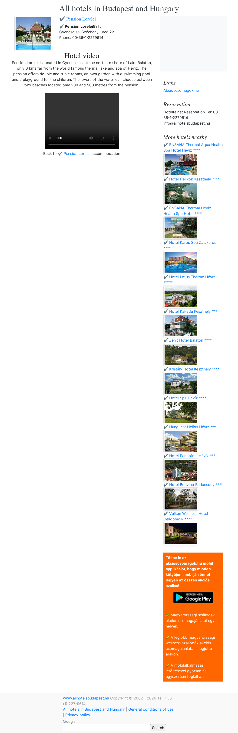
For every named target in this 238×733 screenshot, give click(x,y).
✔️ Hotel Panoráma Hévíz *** (189, 455)
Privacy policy (77, 715)
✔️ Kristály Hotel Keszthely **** (191, 369)
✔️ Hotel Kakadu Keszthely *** (190, 311)
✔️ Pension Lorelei (77, 19)
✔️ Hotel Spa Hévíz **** (184, 398)
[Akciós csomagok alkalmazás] (193, 597)
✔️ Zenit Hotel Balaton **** (187, 340)
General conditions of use (150, 709)
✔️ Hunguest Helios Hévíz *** (189, 426)
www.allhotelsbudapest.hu (86, 698)
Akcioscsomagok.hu (181, 90)
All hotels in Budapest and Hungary (119, 8)
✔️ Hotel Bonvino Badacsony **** (193, 484)
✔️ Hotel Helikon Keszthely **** (191, 179)
